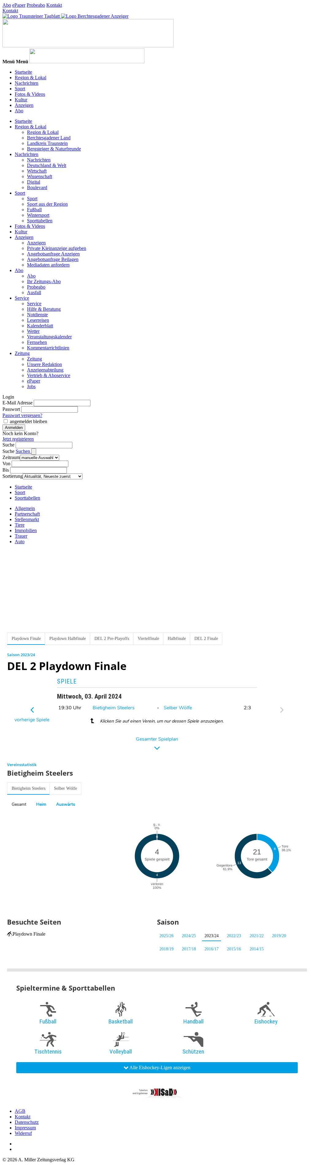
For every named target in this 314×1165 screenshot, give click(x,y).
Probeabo (36, 5)
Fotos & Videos (30, 94)
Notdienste (37, 314)
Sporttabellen (39, 220)
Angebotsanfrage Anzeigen (53, 253)
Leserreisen (38, 320)
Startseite (23, 72)
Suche (8, 444)
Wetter (33, 331)
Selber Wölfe (178, 707)
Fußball (34, 209)
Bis (5, 470)
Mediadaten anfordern (48, 264)
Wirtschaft (37, 170)
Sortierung (12, 476)
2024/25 (189, 935)
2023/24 (212, 935)
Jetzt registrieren (18, 439)
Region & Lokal (30, 77)
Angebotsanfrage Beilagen (52, 259)
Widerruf (23, 1133)
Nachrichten (26, 83)
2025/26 (166, 935)
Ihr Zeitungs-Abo (44, 281)
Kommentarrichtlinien (48, 347)
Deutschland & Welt (46, 165)
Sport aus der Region (47, 204)
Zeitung (22, 353)
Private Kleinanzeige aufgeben (56, 248)
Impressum (25, 1127)
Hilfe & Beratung (44, 309)
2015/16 (234, 949)
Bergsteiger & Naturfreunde (54, 148)
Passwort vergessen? (22, 415)
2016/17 (212, 949)
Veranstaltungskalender (49, 336)
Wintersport (38, 215)
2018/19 (166, 949)
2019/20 (279, 935)
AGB (20, 1111)
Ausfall (34, 292)
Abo (6, 5)
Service (22, 298)
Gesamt (19, 804)
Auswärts (65, 804)
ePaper (18, 5)
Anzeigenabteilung (45, 369)
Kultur (21, 99)
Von (6, 463)
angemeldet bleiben (28, 421)
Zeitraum (11, 457)
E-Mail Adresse (17, 402)
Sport (20, 88)
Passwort (11, 409)
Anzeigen (24, 105)
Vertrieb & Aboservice (48, 375)
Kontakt (54, 5)
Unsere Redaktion (44, 364)
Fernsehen (37, 342)
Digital (33, 182)
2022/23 (234, 935)
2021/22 (257, 935)
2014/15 (257, 949)
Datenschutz (27, 1122)
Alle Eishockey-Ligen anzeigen (159, 1067)
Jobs (31, 386)
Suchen (23, 451)
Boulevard (37, 187)
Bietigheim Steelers (114, 707)
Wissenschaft (39, 176)
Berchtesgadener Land (49, 137)
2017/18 (189, 949)
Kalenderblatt (40, 325)
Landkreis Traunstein (47, 143)
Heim (41, 804)
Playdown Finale (29, 934)
